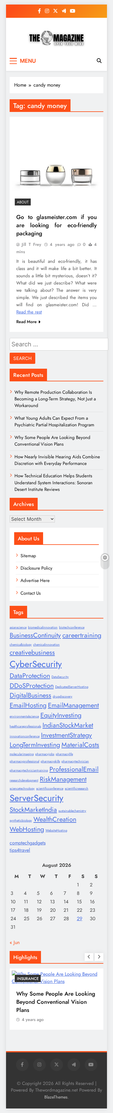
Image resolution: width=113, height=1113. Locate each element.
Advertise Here (35, 580)
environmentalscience (24, 716)
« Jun (15, 942)
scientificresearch (76, 788)
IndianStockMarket (67, 725)
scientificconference (49, 788)
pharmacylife (64, 754)
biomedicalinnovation (43, 627)
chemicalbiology (21, 644)
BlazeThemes (55, 1097)
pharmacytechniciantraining (29, 770)
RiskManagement (63, 779)
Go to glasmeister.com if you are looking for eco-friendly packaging (56, 225)
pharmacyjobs (44, 754)
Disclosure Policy (36, 568)
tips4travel (20, 850)
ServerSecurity (36, 798)
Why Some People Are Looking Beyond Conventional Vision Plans (52, 440)
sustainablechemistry (72, 811)
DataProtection (30, 675)
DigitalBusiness (30, 695)
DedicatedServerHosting (71, 687)
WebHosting (27, 829)
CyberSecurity (36, 664)
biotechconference (71, 627)
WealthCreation (54, 819)
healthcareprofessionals (25, 726)
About (23, 202)
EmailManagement (73, 705)
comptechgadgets (28, 842)
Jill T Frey (31, 244)
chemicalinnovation (46, 644)
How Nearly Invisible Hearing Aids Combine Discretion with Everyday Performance (57, 460)
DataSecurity (60, 677)
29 (79, 918)
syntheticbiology (21, 820)
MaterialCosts (80, 744)
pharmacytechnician (75, 761)
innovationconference (24, 736)
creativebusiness (32, 652)
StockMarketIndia (33, 809)
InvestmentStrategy (66, 735)
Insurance (28, 978)
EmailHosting (28, 705)
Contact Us (30, 593)
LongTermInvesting (35, 744)
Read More (26, 322)
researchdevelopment (24, 780)
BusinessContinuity (35, 635)
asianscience (18, 627)
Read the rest (29, 312)
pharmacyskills (50, 761)
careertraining (81, 635)
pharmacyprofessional (24, 761)
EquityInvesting (60, 715)
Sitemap (28, 555)
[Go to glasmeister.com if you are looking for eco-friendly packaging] (56, 163)
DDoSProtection (32, 685)
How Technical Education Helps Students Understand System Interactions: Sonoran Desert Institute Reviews (53, 482)
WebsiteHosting (56, 830)
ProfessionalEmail (74, 769)
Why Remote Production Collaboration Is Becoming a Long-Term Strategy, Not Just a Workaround (55, 399)
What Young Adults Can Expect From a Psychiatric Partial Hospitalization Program (54, 421)
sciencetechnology (22, 788)
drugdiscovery (62, 696)
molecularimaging (22, 754)
